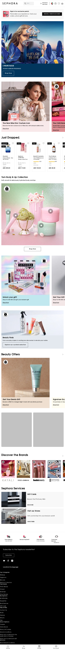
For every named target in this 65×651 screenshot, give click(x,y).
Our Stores (30, 521)
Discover (30, 505)
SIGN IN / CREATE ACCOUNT (52, 14)
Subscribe (8, 555)
